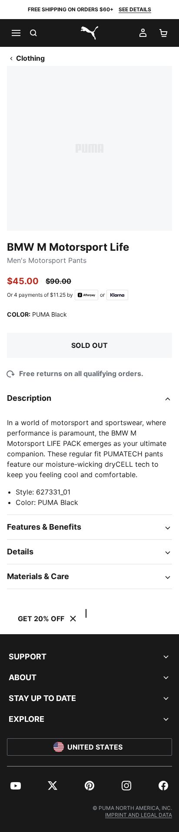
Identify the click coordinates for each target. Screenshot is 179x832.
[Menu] (15, 33)
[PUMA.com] (89, 33)
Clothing (30, 58)
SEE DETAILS (135, 9)
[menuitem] (15, 785)
